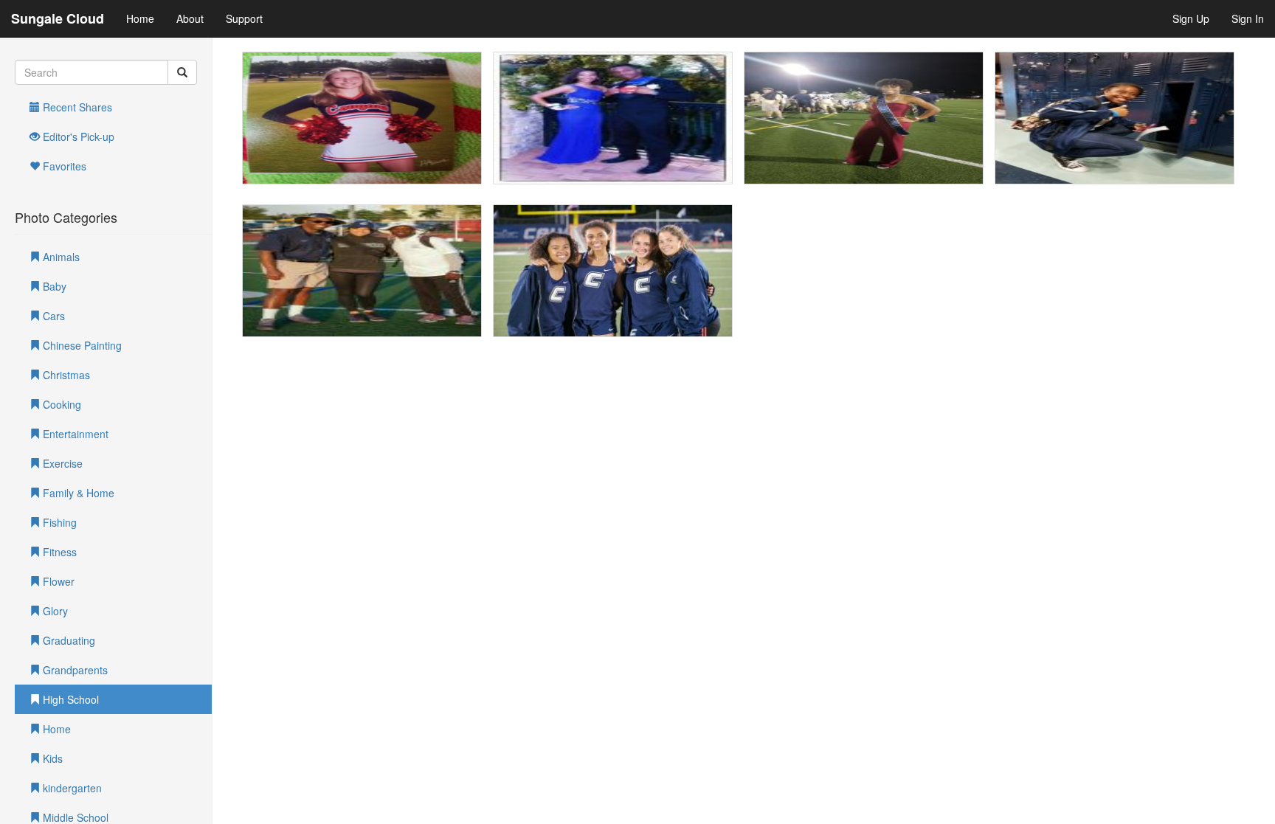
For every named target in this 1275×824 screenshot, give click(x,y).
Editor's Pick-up (77, 136)
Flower (57, 581)
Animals (60, 256)
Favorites (63, 166)
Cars (52, 315)
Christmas (65, 374)
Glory (54, 610)
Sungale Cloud (57, 18)
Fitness (58, 551)
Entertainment (74, 433)
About (190, 18)
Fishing (58, 522)
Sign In (1247, 18)
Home (140, 18)
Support (244, 18)
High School (69, 699)
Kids (51, 758)
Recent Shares (76, 107)
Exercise (61, 463)
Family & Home (77, 492)
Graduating (67, 640)
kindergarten (71, 787)
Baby (53, 286)
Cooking (60, 404)
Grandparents (74, 669)
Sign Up (1190, 18)
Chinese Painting (81, 345)
